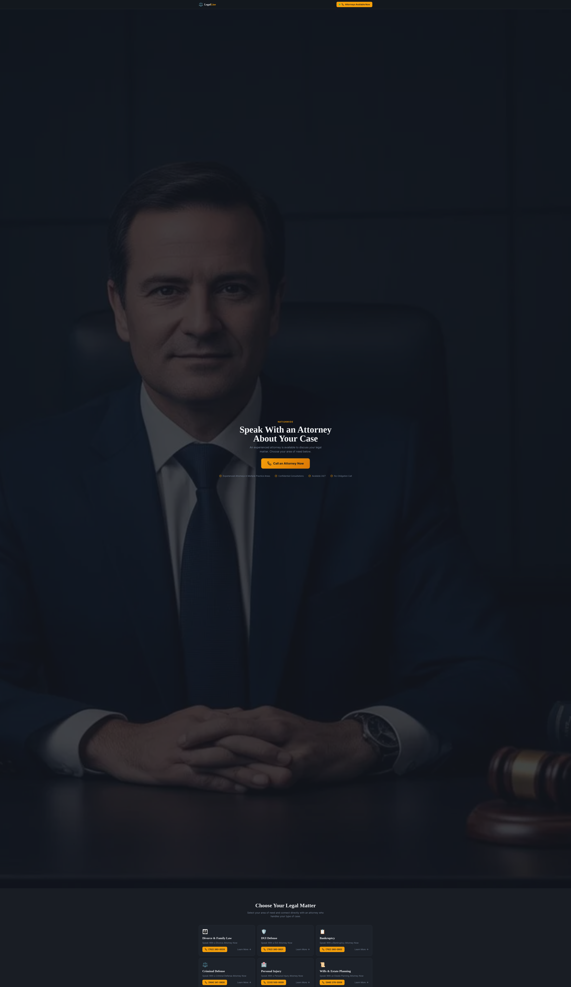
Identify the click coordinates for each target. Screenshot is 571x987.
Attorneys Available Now (357, 4)
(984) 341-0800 (216, 982)
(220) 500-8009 (275, 982)
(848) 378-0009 (334, 982)
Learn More (242, 949)
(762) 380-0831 (275, 949)
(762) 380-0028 (216, 949)
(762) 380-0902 (334, 949)
